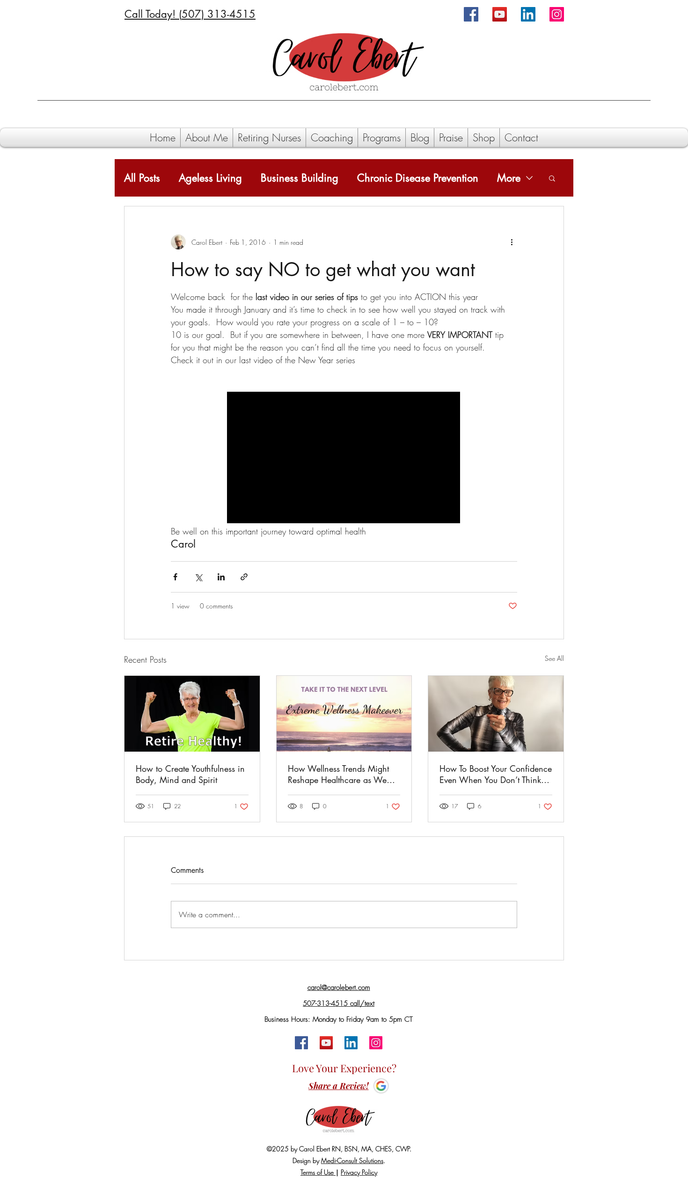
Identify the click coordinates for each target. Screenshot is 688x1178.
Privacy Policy (359, 1172)
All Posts (142, 178)
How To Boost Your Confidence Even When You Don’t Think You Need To (495, 774)
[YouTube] (499, 14)
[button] (552, 178)
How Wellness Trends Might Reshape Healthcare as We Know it (338, 774)
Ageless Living (210, 178)
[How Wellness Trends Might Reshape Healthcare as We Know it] (344, 714)
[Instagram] (556, 14)
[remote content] (344, 458)
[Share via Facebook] (175, 576)
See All (554, 658)
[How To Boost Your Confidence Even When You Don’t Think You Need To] (496, 714)
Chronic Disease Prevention (417, 178)
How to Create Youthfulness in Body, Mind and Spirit (190, 774)
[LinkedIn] (528, 14)
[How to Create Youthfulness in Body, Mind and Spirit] (192, 714)
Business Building (299, 178)
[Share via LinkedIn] (221, 576)
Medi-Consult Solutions (352, 1160)
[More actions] (511, 242)
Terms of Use (318, 1172)
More (508, 178)
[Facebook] (471, 14)
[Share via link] (244, 576)
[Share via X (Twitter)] (198, 576)
